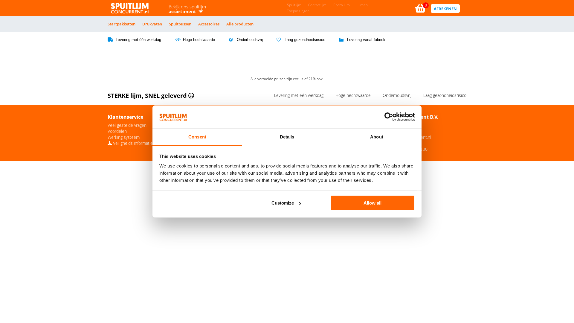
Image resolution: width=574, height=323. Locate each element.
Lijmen (362, 4)
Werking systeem (124, 137)
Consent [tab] (197, 136)
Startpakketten (121, 24)
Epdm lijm (341, 4)
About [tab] (376, 136)
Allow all (372, 202)
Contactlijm (317, 4)
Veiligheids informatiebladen (138, 143)
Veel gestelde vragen (127, 125)
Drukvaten (152, 24)
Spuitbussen (180, 24)
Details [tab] (287, 136)
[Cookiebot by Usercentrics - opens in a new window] (389, 116)
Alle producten (240, 24)
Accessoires (208, 24)
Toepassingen (298, 10)
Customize (282, 202)
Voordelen (117, 131)
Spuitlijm (294, 4)
